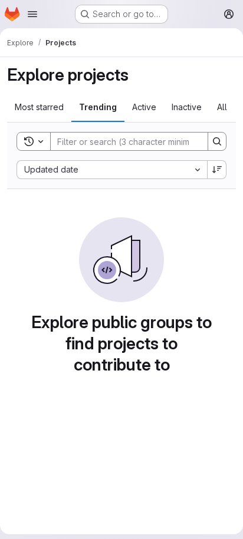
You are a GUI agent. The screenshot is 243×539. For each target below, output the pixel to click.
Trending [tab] (98, 107)
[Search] (217, 141)
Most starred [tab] (39, 107)
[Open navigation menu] (32, 14)
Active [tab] (144, 107)
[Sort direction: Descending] (217, 169)
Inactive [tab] (187, 107)
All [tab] (222, 107)
